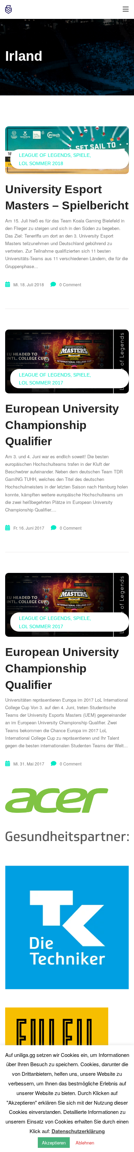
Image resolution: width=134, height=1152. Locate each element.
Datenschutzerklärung (78, 1131)
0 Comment (70, 284)
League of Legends (44, 155)
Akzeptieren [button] (54, 1142)
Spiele (81, 155)
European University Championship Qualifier (62, 425)
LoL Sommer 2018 (41, 163)
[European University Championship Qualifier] (67, 361)
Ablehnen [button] (85, 1142)
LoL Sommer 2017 (41, 382)
